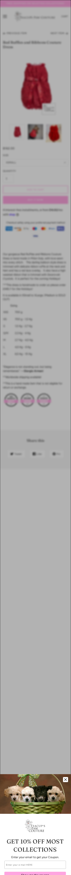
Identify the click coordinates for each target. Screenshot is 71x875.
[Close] (65, 779)
